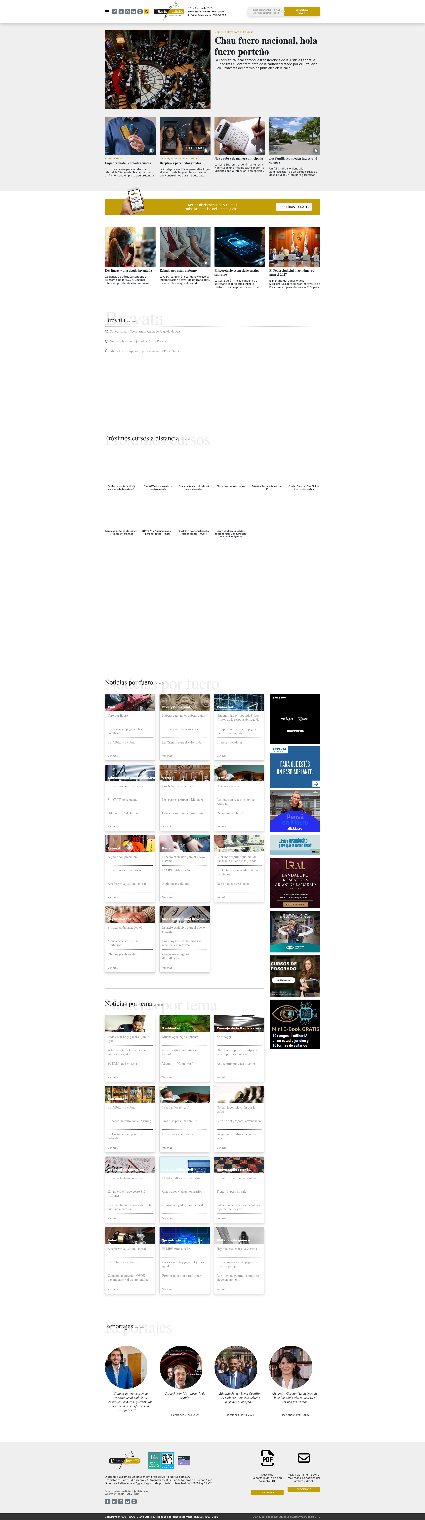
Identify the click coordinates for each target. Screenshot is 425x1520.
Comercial (225, 707)
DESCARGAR (267, 1492)
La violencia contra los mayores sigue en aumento (238, 1278)
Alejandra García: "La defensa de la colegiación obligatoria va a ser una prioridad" (294, 1397)
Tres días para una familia (179, 1121)
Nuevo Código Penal (233, 1169)
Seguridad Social (122, 918)
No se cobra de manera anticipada (238, 158)
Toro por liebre (118, 715)
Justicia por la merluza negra (181, 729)
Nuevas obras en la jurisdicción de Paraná (138, 341)
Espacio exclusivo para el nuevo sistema (183, 859)
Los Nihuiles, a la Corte (178, 786)
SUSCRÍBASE (304, 1489)
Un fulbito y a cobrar (122, 742)
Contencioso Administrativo (131, 777)
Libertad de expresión (126, 1169)
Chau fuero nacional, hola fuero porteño (265, 45)
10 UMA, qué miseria (122, 1064)
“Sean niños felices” (230, 813)
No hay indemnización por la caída (236, 1109)
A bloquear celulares (176, 884)
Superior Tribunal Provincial (185, 918)
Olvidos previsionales (122, 954)
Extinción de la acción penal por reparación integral (238, 1207)
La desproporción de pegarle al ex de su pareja (237, 1264)
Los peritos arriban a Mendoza (183, 800)
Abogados (116, 1028)
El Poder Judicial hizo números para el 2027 (291, 272)
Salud (112, 1240)
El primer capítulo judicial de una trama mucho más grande (236, 859)
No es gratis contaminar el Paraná (180, 1052)
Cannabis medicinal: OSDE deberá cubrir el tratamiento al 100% (128, 1278)
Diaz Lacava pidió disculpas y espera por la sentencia (237, 1052)
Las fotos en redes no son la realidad (235, 802)
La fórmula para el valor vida (182, 742)
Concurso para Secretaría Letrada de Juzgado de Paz (145, 331)
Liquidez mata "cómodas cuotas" (129, 163)
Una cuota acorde (228, 786)
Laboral (114, 848)
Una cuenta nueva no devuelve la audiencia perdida (130, 1207)
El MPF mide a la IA (176, 870)
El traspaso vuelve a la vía (125, 786)
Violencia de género (233, 1240)
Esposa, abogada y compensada (183, 1205)
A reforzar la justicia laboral (127, 884)
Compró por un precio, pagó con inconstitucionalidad (238, 731)
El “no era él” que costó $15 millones (127, 1193)
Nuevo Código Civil (177, 1169)
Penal (167, 848)
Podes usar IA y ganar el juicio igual (128, 1039)
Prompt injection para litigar (181, 1276)
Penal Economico (231, 848)
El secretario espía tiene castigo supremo (236, 272)
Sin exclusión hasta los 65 (125, 870)
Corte (167, 777)
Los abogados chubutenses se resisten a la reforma (182, 943)
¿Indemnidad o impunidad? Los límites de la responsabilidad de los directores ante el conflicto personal (238, 717)
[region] (212, 394)
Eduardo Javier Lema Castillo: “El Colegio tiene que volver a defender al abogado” (240, 1397)
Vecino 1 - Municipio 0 (177, 1064)
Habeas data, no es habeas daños (184, 715)
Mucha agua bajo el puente (180, 1037)
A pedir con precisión (122, 857)
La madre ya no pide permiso (181, 1134)
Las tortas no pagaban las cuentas (125, 731)
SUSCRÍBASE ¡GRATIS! (294, 206)
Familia (223, 777)
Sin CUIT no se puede (122, 800)
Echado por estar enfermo (178, 270)
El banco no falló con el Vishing (129, 1121)
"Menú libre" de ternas (123, 813)
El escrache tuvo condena (125, 1178)
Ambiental (171, 1028)
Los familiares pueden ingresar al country (293, 160)
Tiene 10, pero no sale (231, 1191)
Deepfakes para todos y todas (180, 163)
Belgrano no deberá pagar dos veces (237, 1136)
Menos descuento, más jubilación (123, 943)
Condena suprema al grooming (183, 813)
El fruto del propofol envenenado (239, 1121)
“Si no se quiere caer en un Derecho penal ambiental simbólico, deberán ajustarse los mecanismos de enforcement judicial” (130, 1401)
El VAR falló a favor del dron (182, 1178)
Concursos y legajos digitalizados (175, 956)
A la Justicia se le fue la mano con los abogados (128, 1052)
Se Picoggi (224, 1037)
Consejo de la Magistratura (239, 1028)
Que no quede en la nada (233, 884)
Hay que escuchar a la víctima (237, 1249)
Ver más (113, 756)
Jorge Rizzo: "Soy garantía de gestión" (185, 1395)
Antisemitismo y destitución (236, 1064)
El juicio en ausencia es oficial (237, 1178)
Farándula (225, 1098)
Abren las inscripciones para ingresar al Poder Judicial (146, 351)
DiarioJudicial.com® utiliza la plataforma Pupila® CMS (286, 1517)
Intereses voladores (230, 742)
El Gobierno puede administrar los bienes (237, 872)
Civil (111, 707)
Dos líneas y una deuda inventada (128, 270)
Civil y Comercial (176, 707)
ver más (131, 321)
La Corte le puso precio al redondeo (125, 1136)
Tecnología (171, 1240)
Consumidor (118, 1098)
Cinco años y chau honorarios (182, 1191)
